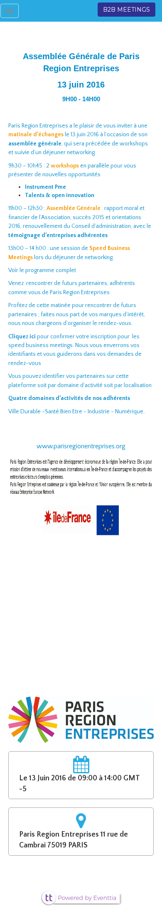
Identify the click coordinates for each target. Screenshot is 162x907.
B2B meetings (126, 9)
